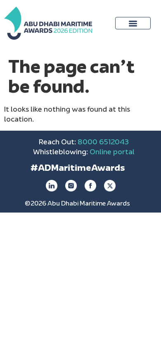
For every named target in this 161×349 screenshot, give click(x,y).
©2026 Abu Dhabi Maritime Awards (77, 204)
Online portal (112, 153)
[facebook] (90, 185)
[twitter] (110, 185)
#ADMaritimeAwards (77, 169)
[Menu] (133, 23)
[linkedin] (51, 185)
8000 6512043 (103, 143)
